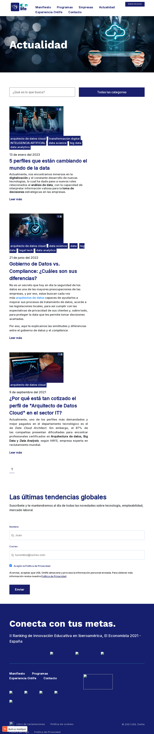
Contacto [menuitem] (75, 12)
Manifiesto (17, 673)
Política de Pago (19, 732)
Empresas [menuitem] (86, 7)
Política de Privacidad (53, 576)
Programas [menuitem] (65, 7)
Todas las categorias (111, 92)
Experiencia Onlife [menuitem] (48, 12)
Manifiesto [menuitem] (43, 7)
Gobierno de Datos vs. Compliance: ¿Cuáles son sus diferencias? (43, 271)
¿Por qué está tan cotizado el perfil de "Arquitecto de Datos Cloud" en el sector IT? (43, 406)
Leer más (15, 199)
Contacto (50, 678)
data (73, 246)
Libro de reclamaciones (30, 724)
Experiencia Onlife (22, 678)
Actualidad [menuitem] (107, 7)
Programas (40, 673)
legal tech (26, 250)
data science (57, 143)
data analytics (20, 147)
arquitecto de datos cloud (28, 138)
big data (75, 143)
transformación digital (64, 138)
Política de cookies (62, 724)
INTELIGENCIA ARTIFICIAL (27, 143)
